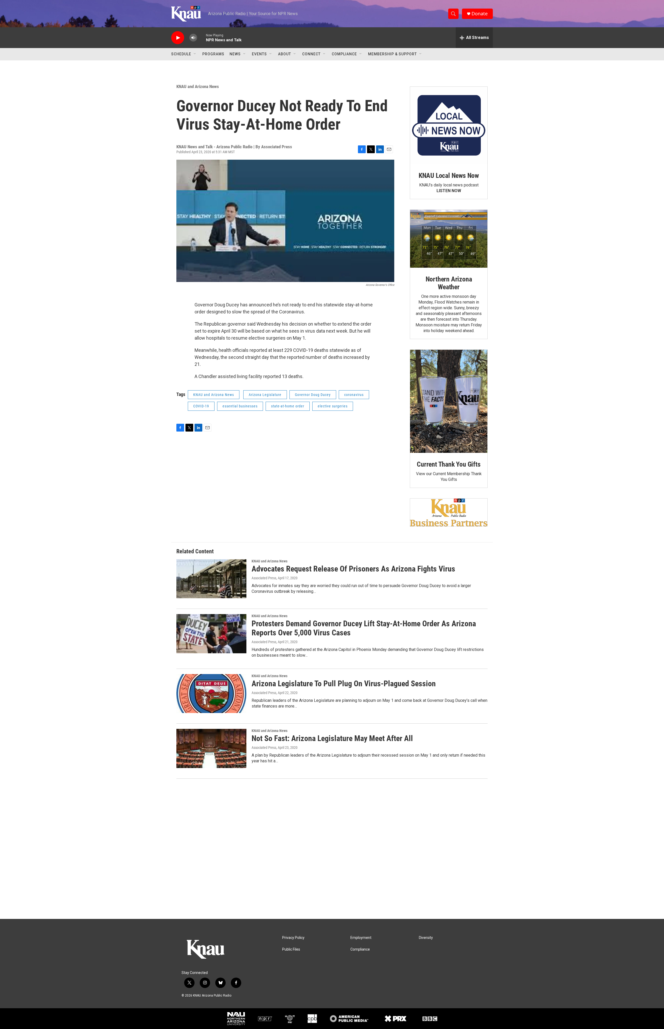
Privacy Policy (293, 938)
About (284, 54)
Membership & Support (392, 54)
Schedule (181, 54)
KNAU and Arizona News (197, 86)
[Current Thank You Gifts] (448, 401)
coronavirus (354, 395)
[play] (178, 38)
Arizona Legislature (265, 395)
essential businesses (240, 406)
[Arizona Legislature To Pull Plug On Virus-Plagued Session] (211, 693)
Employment (360, 938)
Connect (311, 54)
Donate (480, 13)
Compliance (344, 54)
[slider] (201, 37)
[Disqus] (332, 849)
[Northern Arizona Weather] (448, 239)
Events (259, 54)
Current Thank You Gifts (448, 464)
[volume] (193, 38)
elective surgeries (333, 406)
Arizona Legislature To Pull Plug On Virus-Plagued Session (344, 683)
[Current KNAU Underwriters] (448, 512)
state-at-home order (287, 406)
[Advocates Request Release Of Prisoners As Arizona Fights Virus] (211, 578)
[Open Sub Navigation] (195, 54)
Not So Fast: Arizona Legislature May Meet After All (332, 738)
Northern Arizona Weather (449, 283)
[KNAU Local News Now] (448, 125)
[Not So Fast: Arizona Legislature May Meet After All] (211, 748)
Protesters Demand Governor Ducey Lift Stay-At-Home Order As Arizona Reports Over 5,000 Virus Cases (364, 628)
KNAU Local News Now (449, 175)
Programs (213, 54)
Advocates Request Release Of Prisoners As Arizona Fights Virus (353, 568)
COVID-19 (201, 406)
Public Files (291, 949)
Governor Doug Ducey (313, 395)
